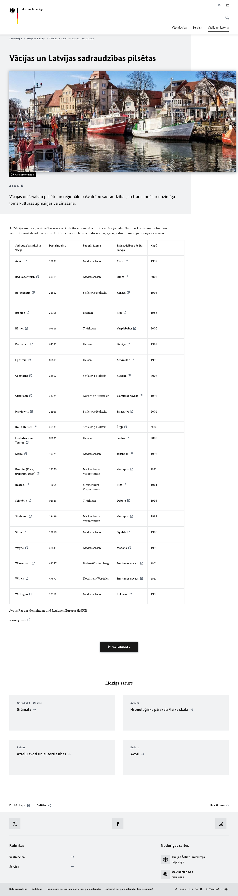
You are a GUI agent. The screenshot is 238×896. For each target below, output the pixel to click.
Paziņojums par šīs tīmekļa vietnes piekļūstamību (74, 889)
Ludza (120, 277)
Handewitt (22, 411)
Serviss (197, 27)
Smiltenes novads (128, 563)
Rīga (119, 312)
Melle (19, 454)
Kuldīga (121, 376)
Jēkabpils (122, 454)
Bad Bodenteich (25, 277)
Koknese (122, 594)
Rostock (20, 485)
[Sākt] (226, 16)
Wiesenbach (22, 563)
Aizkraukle (123, 360)
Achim (19, 261)
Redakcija (37, 889)
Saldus (121, 438)
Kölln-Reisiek (23, 427)
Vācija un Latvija (218, 29)
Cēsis (120, 261)
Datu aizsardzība (18, 889)
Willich (19, 578)
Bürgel (19, 328)
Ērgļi (120, 427)
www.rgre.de (17, 620)
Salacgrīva (123, 411)
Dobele (121, 500)
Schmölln (21, 500)
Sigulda (121, 532)
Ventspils (123, 469)
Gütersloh (21, 396)
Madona (122, 548)
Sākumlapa (15, 38)
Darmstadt (22, 344)
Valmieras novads (127, 396)
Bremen (20, 312)
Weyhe (19, 548)
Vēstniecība (179, 27)
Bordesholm (22, 292)
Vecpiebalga (124, 328)
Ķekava (121, 292)
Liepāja (121, 344)
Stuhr (18, 532)
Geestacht (21, 376)
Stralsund (21, 516)
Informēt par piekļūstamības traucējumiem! (129, 889)
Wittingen (21, 594)
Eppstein (21, 360)
